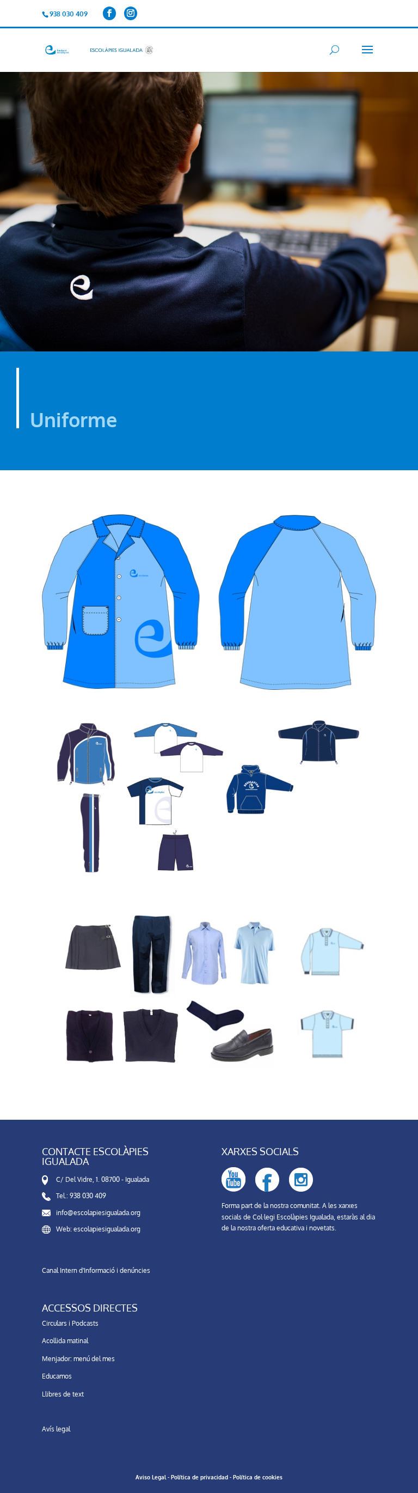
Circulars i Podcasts (70, 1323)
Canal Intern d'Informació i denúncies (96, 1270)
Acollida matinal (65, 1341)
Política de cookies (257, 1477)
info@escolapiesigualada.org (98, 1213)
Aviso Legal (151, 1477)
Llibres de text (63, 1394)
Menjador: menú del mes (78, 1359)
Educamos (57, 1376)
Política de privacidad (199, 1477)
